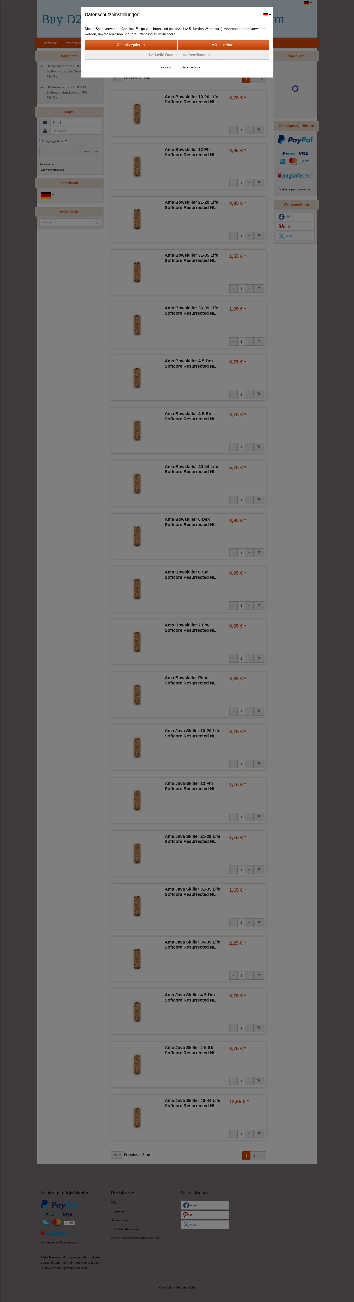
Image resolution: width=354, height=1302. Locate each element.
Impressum (162, 67)
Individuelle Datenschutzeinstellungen (177, 55)
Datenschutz (190, 67)
